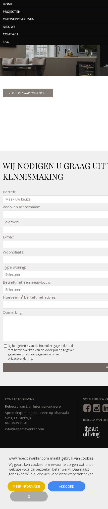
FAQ (6, 41)
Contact (11, 34)
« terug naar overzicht (28, 93)
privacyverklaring (20, 358)
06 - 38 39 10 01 (16, 422)
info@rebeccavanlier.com (24, 429)
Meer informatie (26, 486)
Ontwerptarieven (18, 19)
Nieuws (9, 26)
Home (8, 4)
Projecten (12, 11)
